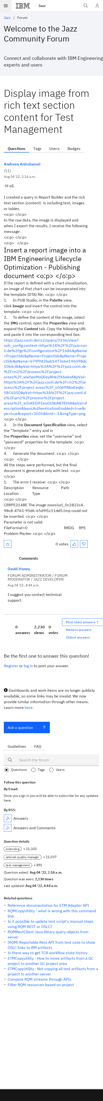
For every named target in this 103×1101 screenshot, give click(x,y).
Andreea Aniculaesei (22, 164)
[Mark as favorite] (7, 544)
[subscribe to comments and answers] (7, 828)
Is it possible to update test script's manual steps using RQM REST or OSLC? (50, 924)
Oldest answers (78, 637)
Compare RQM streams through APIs (39, 979)
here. (29, 707)
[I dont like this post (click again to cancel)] (84, 544)
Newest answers (79, 630)
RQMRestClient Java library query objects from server (48, 934)
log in (28, 665)
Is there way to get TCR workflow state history (48, 952)
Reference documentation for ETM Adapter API (48, 905)
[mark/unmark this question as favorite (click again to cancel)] (7, 544)
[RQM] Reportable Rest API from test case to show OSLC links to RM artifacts (51, 945)
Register (11, 665)
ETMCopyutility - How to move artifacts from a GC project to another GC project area (50, 961)
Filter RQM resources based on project (41, 984)
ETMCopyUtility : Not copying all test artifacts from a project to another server (53, 971)
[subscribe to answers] (7, 818)
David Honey (19, 568)
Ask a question (20, 727)
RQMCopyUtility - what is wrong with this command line (52, 913)
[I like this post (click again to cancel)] (74, 544)
